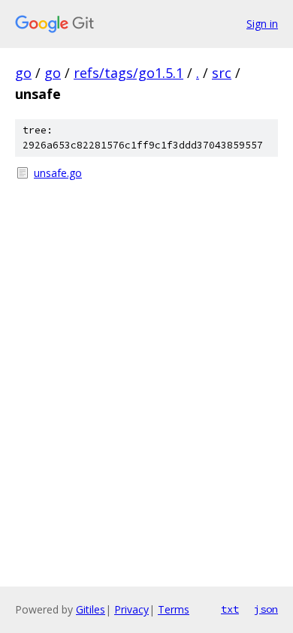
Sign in (262, 23)
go (23, 73)
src (221, 73)
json (266, 609)
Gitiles (90, 609)
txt (230, 609)
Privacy (131, 609)
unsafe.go (58, 173)
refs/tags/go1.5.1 (128, 73)
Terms (173, 609)
